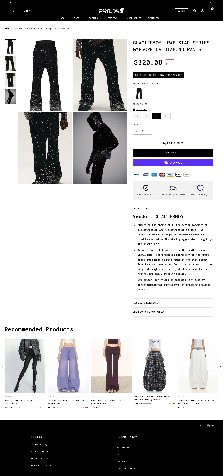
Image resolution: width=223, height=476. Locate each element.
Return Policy (39, 444)
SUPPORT (181, 11)
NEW (63, 18)
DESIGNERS (153, 18)
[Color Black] (139, 93)
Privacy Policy (40, 458)
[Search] (195, 11)
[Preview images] (25, 387)
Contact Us (123, 461)
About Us (122, 454)
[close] (211, 3)
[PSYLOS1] (111, 10)
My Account (123, 448)
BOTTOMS (93, 18)
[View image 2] (10, 63)
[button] (140, 109)
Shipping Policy (40, 451)
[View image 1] (10, 46)
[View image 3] (10, 80)
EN (10, 3)
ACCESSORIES (134, 18)
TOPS (76, 18)
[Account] (202, 11)
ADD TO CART (173, 153)
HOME (7, 28)
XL (166, 116)
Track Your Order (127, 468)
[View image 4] (10, 96)
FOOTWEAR (113, 18)
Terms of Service (41, 465)
